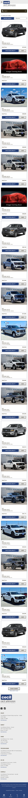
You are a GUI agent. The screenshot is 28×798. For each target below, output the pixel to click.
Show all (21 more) (14, 690)
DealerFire (24, 784)
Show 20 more (14, 688)
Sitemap (20, 790)
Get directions (4, 720)
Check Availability (10, 50)
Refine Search (7, 18)
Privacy (17, 790)
